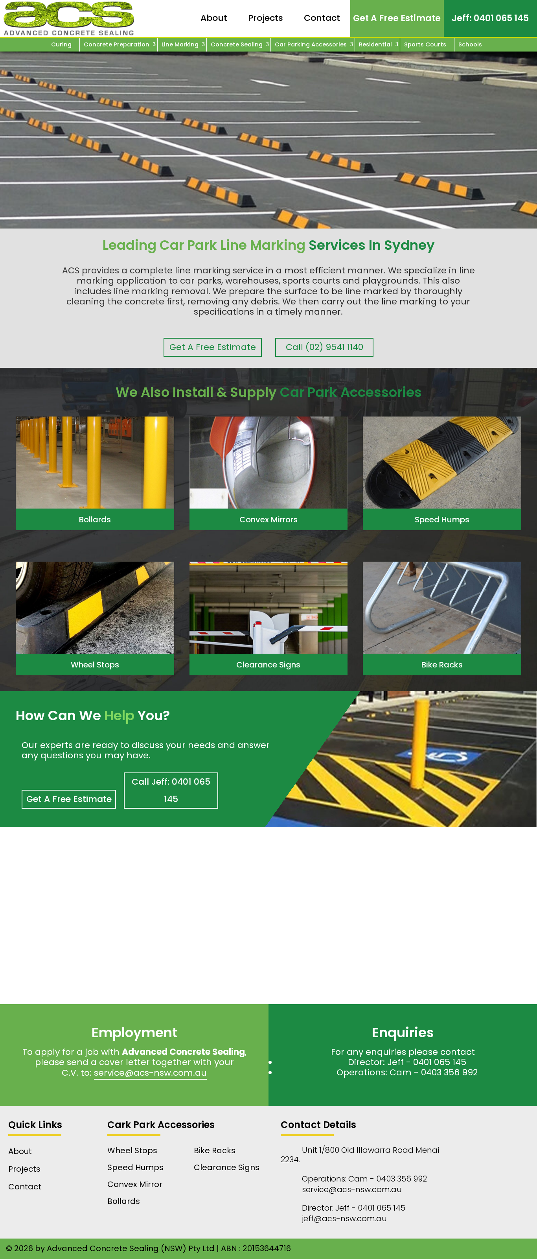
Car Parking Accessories (311, 44)
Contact (322, 18)
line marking (180, 44)
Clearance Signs (268, 664)
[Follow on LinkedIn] (451, 1248)
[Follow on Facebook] (416, 1248)
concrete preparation (116, 44)
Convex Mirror (134, 1184)
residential (375, 44)
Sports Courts (425, 44)
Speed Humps (442, 519)
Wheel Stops (95, 664)
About (213, 18)
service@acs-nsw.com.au (150, 1073)
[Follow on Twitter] (487, 1248)
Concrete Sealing (237, 44)
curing (61, 44)
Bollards (95, 519)
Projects (265, 18)
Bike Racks (442, 664)
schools (470, 44)
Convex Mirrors (268, 519)
